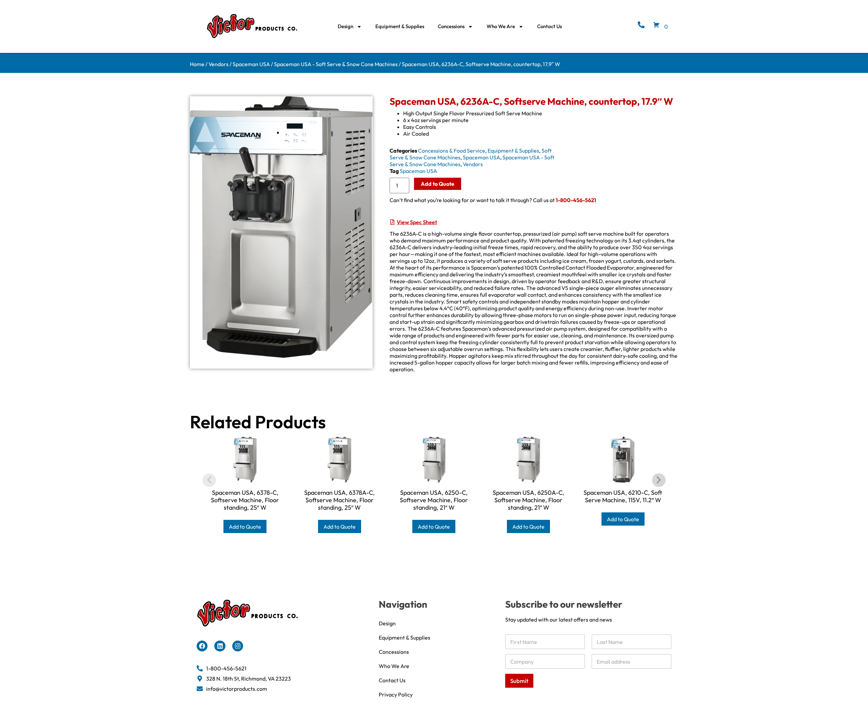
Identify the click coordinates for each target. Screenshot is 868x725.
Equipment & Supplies (399, 26)
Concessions (451, 26)
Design (345, 26)
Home (197, 64)
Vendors (219, 64)
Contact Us (549, 26)
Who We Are (501, 26)
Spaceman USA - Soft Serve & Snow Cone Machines (336, 64)
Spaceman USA (251, 64)
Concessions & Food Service (451, 150)
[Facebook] (202, 646)
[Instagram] (237, 646)
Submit (519, 680)
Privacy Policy (396, 694)
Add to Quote (437, 183)
